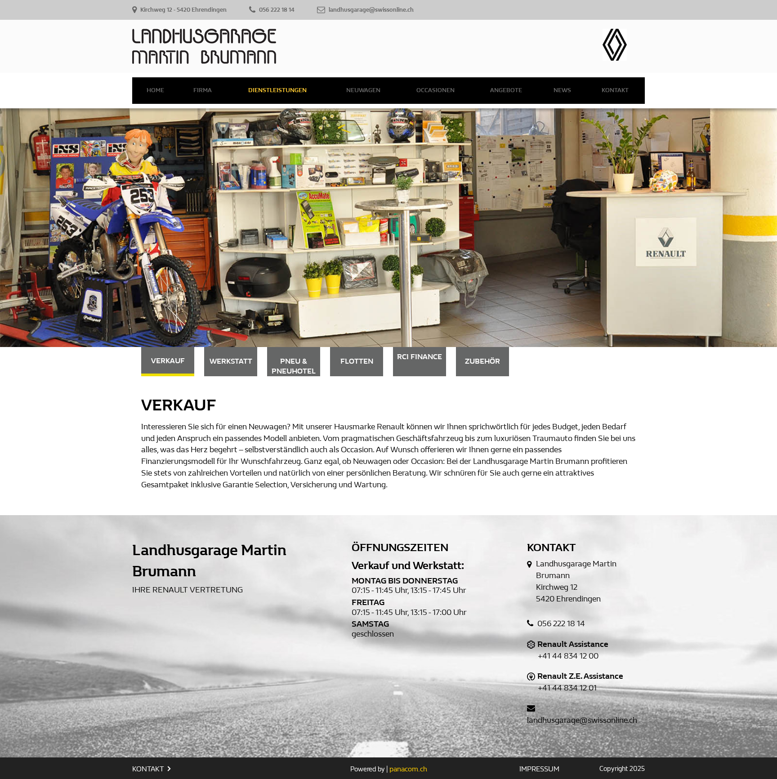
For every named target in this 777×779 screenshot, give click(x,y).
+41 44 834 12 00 (568, 656)
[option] (388, 227)
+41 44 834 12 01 (567, 688)
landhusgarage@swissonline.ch (582, 720)
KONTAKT (148, 769)
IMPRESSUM (539, 769)
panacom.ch (408, 769)
